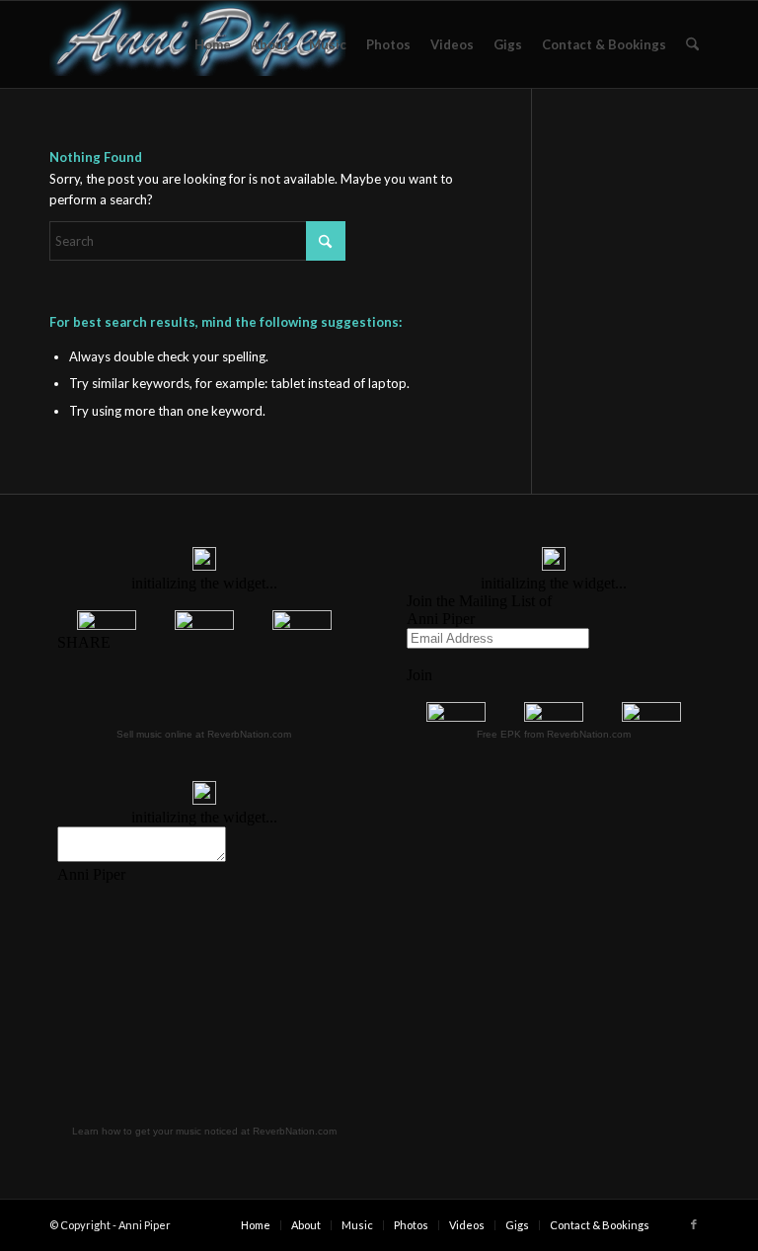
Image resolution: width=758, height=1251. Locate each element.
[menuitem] (213, 44)
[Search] (692, 44)
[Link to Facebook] (694, 1224)
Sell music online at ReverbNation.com (203, 734)
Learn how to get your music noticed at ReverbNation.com (204, 1131)
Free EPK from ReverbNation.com (554, 734)
